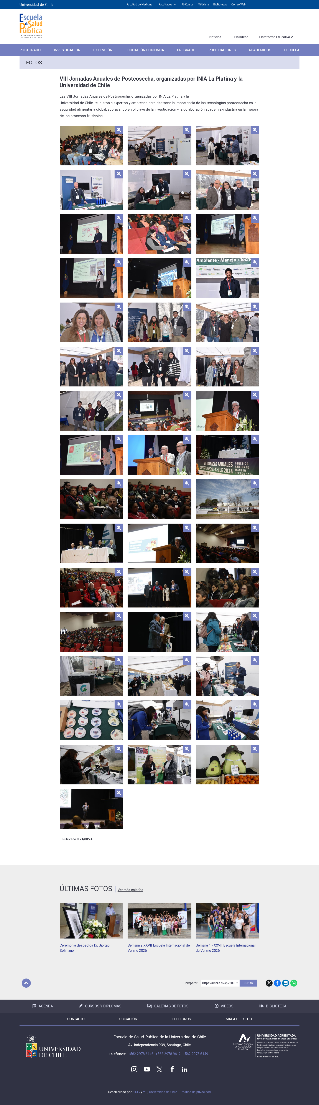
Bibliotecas (220, 4)
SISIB (136, 1092)
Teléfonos (181, 1019)
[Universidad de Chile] (36, 4)
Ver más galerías (130, 890)
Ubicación (128, 1019)
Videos (227, 1006)
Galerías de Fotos (171, 1006)
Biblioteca (241, 37)
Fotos (34, 63)
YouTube (147, 1069)
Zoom (64, 128)
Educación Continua (144, 50)
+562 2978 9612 (168, 1054)
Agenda (46, 1006)
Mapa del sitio (239, 1019)
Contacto (76, 1019)
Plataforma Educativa (274, 37)
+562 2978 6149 (195, 1054)
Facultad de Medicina (139, 4)
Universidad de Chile (163, 1092)
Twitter (159, 1069)
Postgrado (30, 50)
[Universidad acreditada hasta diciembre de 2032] (265, 1045)
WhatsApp (293, 983)
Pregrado (186, 50)
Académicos (259, 50)
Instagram (134, 1069)
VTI (145, 1092)
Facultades (165, 4)
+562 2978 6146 (140, 1054)
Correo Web (238, 4)
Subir (26, 983)
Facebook (277, 983)
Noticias (215, 37)
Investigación (67, 50)
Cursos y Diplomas (103, 1006)
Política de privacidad (196, 1092)
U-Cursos (188, 4)
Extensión (102, 50)
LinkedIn (285, 983)
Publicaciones (222, 50)
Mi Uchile (203, 4)
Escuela (291, 50)
